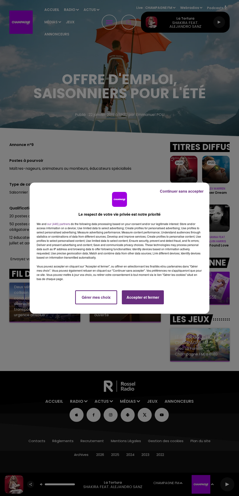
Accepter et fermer (143, 297)
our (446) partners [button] (58, 224)
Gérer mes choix (96, 297)
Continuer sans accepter (182, 191)
